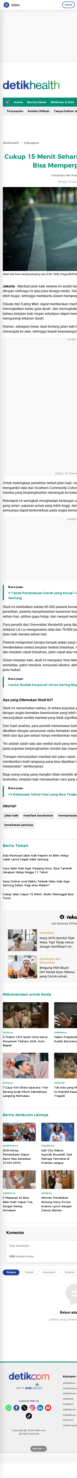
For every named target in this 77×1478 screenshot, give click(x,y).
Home (18, 102)
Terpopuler (15, 111)
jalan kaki (11, 815)
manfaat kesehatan (38, 815)
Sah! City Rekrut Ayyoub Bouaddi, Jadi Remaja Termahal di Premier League (56, 1157)
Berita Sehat (36, 102)
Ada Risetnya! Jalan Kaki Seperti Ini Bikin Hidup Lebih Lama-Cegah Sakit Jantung (36, 857)
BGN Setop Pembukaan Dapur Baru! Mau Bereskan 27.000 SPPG (17, 1157)
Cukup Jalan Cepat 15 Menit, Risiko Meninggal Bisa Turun (38, 896)
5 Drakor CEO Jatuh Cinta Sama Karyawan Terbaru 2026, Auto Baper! (25, 1041)
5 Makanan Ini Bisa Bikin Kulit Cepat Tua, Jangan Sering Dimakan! (18, 1204)
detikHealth (11, 142)
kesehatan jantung (18, 825)
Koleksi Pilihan (38, 111)
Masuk (68, 4)
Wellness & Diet (62, 102)
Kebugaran (31, 142)
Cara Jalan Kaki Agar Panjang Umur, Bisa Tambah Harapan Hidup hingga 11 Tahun (37, 870)
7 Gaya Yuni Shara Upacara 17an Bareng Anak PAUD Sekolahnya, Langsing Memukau (25, 1091)
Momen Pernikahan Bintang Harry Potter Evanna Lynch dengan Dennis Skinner (56, 1204)
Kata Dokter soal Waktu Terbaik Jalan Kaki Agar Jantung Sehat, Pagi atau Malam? (36, 883)
